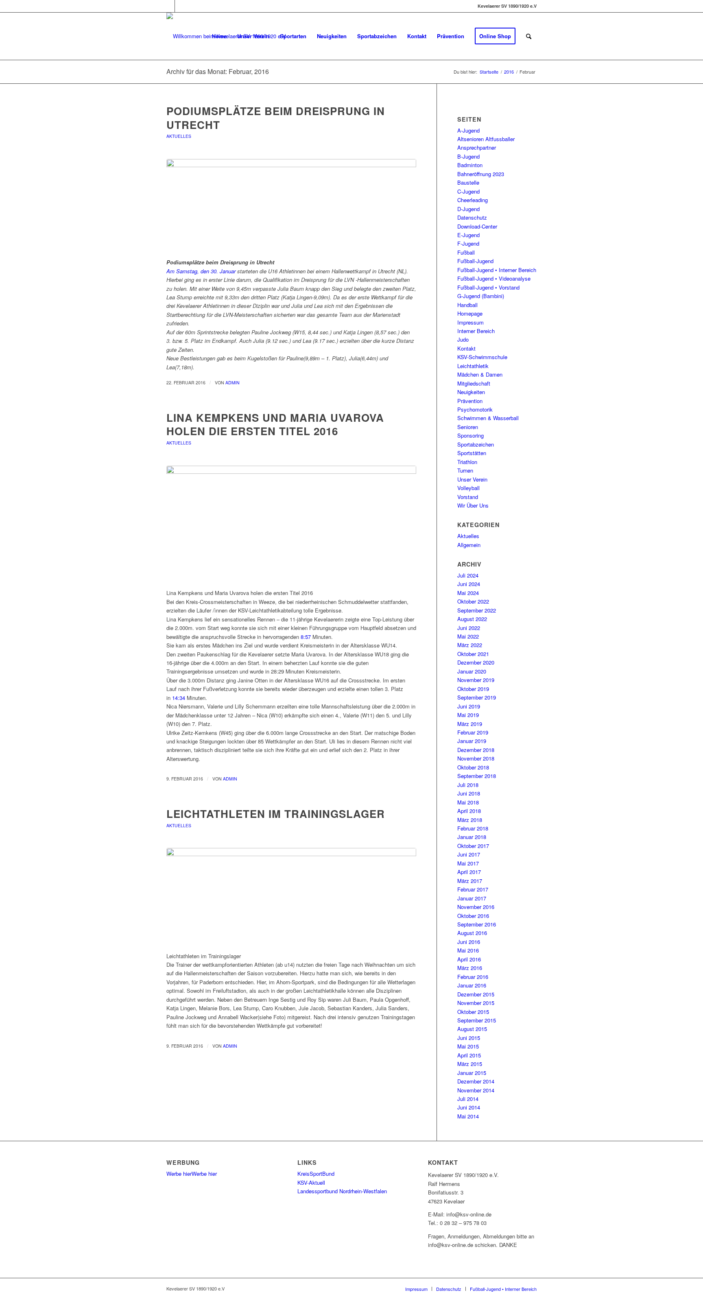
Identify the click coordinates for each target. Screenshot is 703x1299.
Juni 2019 (468, 706)
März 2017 (469, 881)
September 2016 (476, 924)
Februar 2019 (472, 732)
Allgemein (468, 545)
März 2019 (469, 724)
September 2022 (476, 610)
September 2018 (476, 776)
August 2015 (472, 1029)
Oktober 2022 (473, 601)
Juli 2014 (467, 1099)
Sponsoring (470, 435)
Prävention (469, 401)
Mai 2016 (468, 950)
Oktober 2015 (473, 1012)
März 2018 (469, 820)
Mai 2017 (468, 863)
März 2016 (469, 968)
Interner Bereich (476, 331)
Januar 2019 (471, 741)
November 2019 (475, 680)
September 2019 (476, 697)
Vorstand (467, 497)
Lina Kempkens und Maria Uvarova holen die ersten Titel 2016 (275, 424)
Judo (463, 339)
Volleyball (468, 488)
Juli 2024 (467, 575)
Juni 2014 (468, 1107)
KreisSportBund (315, 1173)
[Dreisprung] (291, 206)
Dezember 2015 (475, 994)
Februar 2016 (472, 977)
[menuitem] (219, 36)
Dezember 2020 (475, 662)
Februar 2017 (472, 889)
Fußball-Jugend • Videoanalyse (494, 278)
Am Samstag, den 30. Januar (201, 271)
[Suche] (529, 36)
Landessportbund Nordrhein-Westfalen (342, 1191)
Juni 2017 (468, 854)
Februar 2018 (472, 828)
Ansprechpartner (476, 147)
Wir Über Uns (473, 505)
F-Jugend (468, 243)
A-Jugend (468, 130)
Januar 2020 (471, 671)
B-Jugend (468, 156)
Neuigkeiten (471, 392)
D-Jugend (468, 209)
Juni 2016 (468, 942)
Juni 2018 (468, 793)
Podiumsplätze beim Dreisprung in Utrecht (275, 117)
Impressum (470, 322)
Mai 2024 (468, 593)
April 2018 (469, 811)
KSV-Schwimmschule (482, 357)
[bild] (291, 895)
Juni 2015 (468, 1038)
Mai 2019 (468, 715)
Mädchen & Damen (479, 374)
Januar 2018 (471, 837)
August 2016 (472, 933)
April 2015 (469, 1055)
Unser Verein (472, 479)
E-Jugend (468, 235)
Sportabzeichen (475, 444)
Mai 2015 (468, 1046)
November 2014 (475, 1090)
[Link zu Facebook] (169, 6)
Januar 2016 (471, 985)
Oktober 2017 (473, 846)
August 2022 (472, 619)
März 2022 (469, 645)
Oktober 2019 (473, 689)
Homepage (469, 313)
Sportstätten (471, 453)
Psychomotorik (475, 409)
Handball (467, 305)
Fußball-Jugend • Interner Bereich (496, 270)
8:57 (306, 637)
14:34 (178, 698)
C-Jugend (468, 191)
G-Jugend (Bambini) (480, 296)
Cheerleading (472, 200)
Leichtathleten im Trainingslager (275, 813)
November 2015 (475, 1003)
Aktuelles (178, 136)
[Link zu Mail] (181, 6)
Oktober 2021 (473, 654)
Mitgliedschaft (473, 383)
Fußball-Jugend (475, 261)
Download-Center (477, 226)
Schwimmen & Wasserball (488, 418)
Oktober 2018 (473, 767)
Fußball (466, 252)
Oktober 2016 (473, 916)
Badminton (469, 165)
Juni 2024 (468, 584)
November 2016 (475, 907)
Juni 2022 (468, 628)
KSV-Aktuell (311, 1182)
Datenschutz (472, 217)
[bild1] (291, 523)
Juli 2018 (467, 785)
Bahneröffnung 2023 (480, 174)
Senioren (467, 427)
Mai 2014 (468, 1116)
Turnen (465, 470)
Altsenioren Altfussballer (486, 139)
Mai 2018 (468, 802)
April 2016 (469, 959)
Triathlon (467, 462)
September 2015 (476, 1020)
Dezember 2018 (475, 750)
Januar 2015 (471, 1073)
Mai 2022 (468, 636)
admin (232, 382)
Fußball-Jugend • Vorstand (488, 287)
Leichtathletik (473, 366)
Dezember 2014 (475, 1081)
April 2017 (469, 872)
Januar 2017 (471, 898)
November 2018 (475, 758)
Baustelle (468, 182)
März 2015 (469, 1064)
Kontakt (466, 348)
